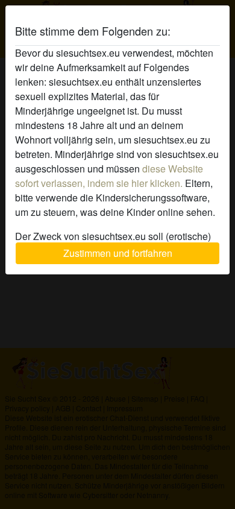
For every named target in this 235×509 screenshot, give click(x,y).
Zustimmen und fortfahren (117, 253)
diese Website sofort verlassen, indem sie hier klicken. (109, 176)
